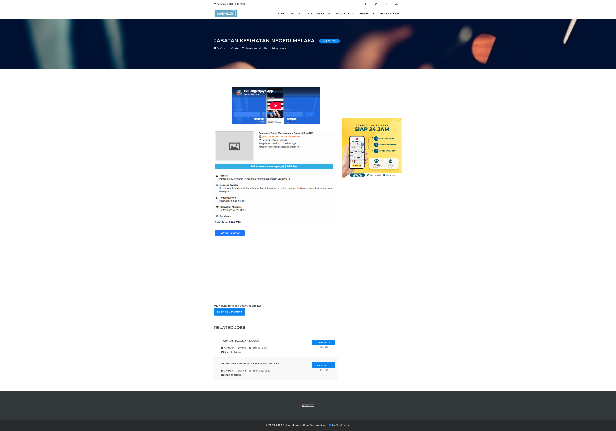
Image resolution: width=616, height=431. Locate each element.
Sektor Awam (279, 48)
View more (323, 342)
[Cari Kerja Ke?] (226, 13)
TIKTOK (295, 13)
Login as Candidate (229, 311)
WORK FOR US (344, 13)
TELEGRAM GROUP (318, 13)
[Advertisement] (276, 269)
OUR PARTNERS (389, 13)
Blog (281, 13)
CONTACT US (367, 13)
